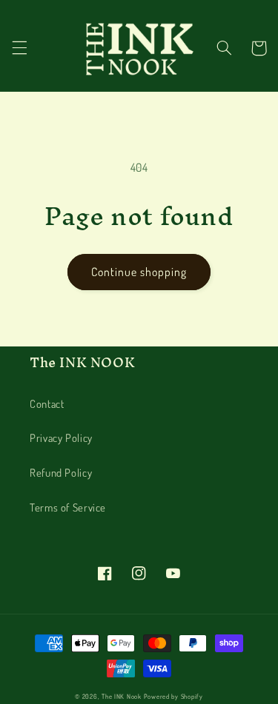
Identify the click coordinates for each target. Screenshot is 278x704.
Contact (47, 403)
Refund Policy (61, 472)
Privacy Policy (61, 437)
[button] (19, 48)
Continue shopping (139, 271)
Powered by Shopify (173, 696)
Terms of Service (68, 507)
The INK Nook (122, 696)
